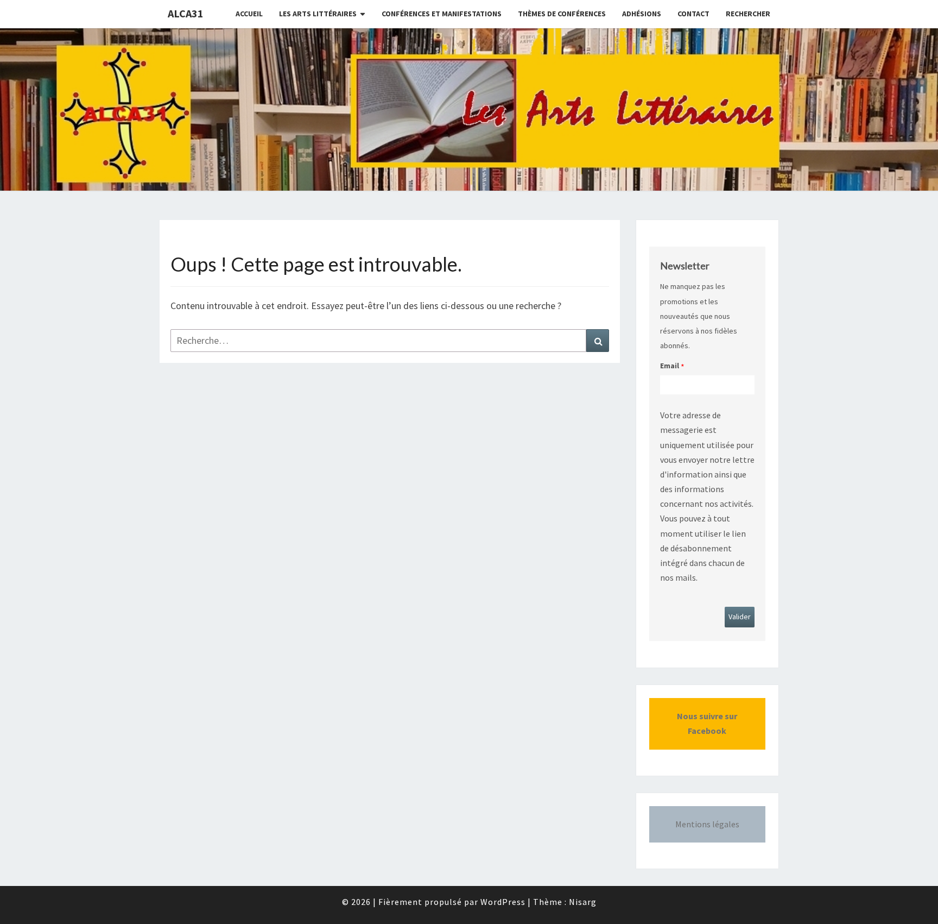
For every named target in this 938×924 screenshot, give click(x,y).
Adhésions (641, 13)
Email (669, 365)
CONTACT (693, 13)
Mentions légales (707, 824)
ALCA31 (186, 13)
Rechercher (748, 13)
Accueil (249, 13)
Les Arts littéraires (318, 13)
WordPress (502, 901)
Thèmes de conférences (562, 13)
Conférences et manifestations (442, 13)
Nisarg (583, 901)
